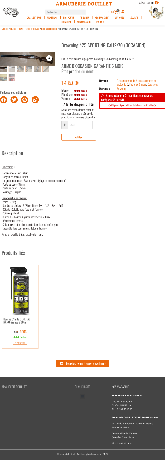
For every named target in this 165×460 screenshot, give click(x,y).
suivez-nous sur (146, 2)
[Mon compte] (123, 11)
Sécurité (134, 17)
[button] (49, 58)
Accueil (5, 29)
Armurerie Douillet (84, 4)
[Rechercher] (88, 12)
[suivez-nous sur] (157, 3)
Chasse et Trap (34, 17)
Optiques (119, 17)
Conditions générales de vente (89, 454)
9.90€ (20, 331)
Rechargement (102, 17)
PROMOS (100, 22)
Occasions (66, 22)
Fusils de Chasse (32, 29)
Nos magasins (84, 22)
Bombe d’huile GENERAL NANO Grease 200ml (16, 321)
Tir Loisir (84, 17)
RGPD (105, 454)
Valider (78, 137)
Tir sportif (68, 17)
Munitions (52, 17)
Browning (121, 88)
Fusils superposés (49, 29)
